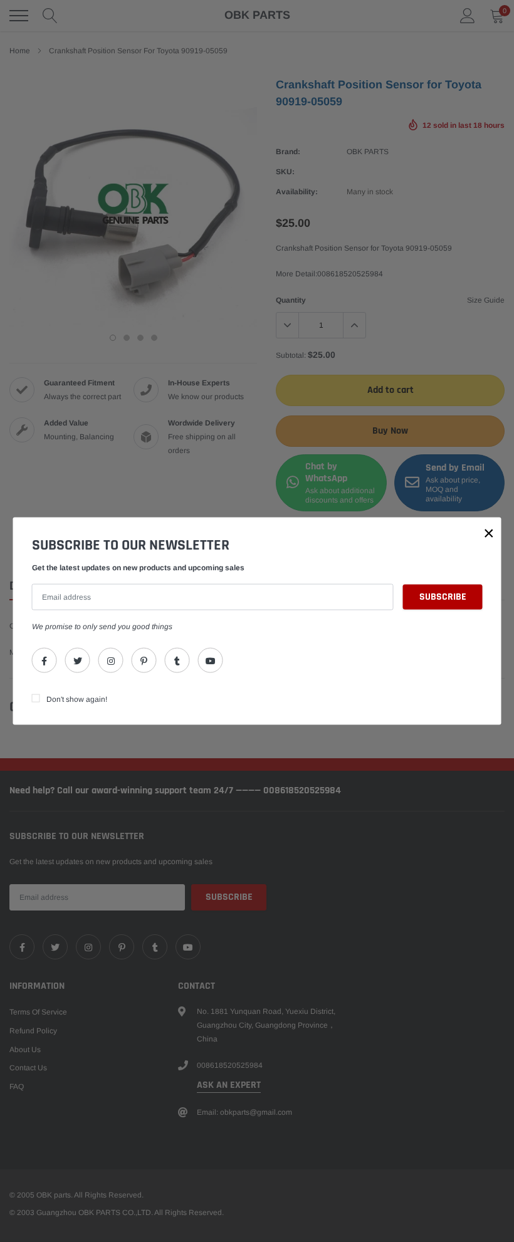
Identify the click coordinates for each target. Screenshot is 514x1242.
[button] (489, 533)
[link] (44, 659)
